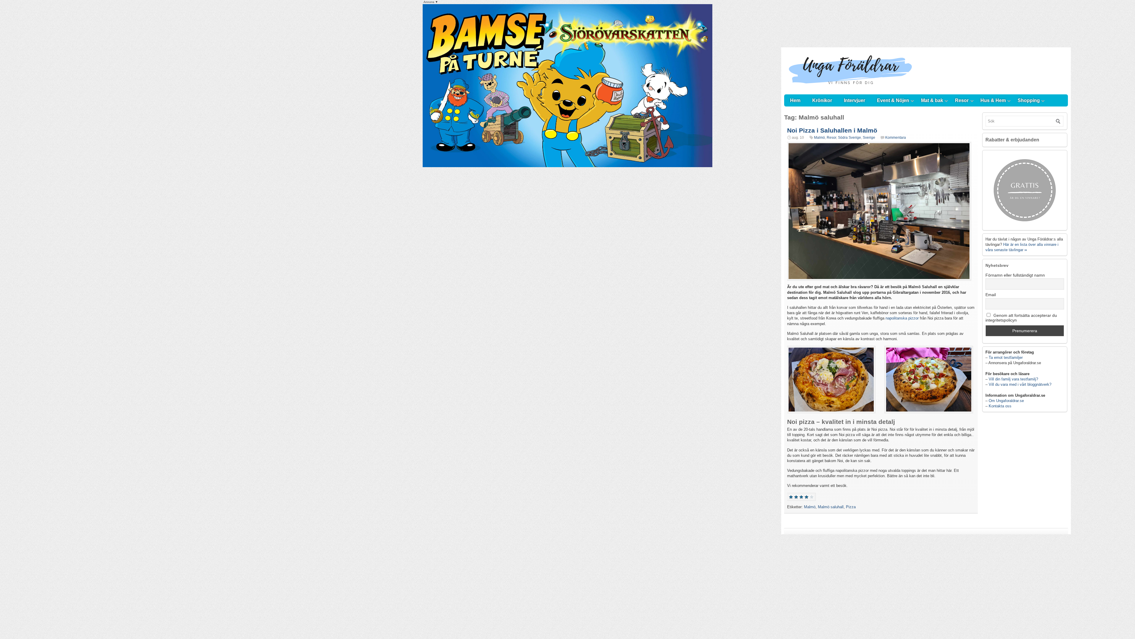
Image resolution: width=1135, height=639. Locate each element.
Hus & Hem (993, 100)
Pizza (851, 507)
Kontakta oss (1000, 406)
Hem (795, 100)
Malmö (819, 137)
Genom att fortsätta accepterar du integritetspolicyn (1021, 317)
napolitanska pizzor (902, 318)
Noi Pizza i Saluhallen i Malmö (832, 130)
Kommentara (895, 137)
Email (990, 294)
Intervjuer (854, 100)
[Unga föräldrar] (850, 88)
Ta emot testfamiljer (1006, 357)
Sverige (869, 137)
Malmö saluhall (831, 507)
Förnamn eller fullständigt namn (1015, 275)
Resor (962, 100)
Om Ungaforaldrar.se (1006, 400)
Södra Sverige (849, 137)
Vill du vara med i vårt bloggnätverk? (1020, 384)
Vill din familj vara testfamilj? (1013, 379)
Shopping (1029, 100)
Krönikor (822, 100)
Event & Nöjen (893, 100)
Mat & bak (932, 100)
